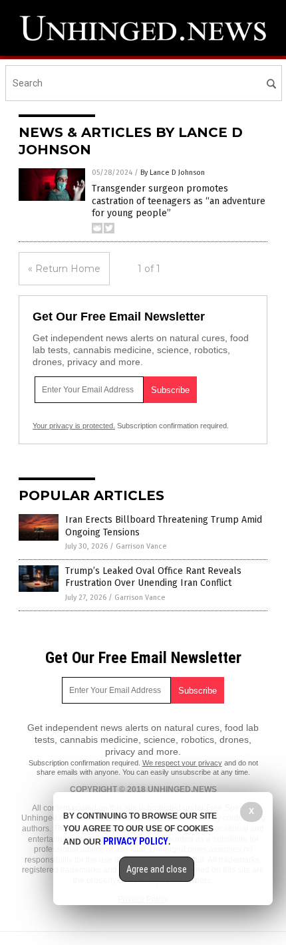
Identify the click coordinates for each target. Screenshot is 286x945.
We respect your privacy (182, 763)
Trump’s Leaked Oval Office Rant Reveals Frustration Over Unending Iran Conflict (153, 577)
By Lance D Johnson (172, 172)
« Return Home (64, 269)
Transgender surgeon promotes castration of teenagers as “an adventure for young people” (178, 200)
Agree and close (156, 869)
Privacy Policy (135, 841)
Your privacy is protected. (74, 426)
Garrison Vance (141, 546)
